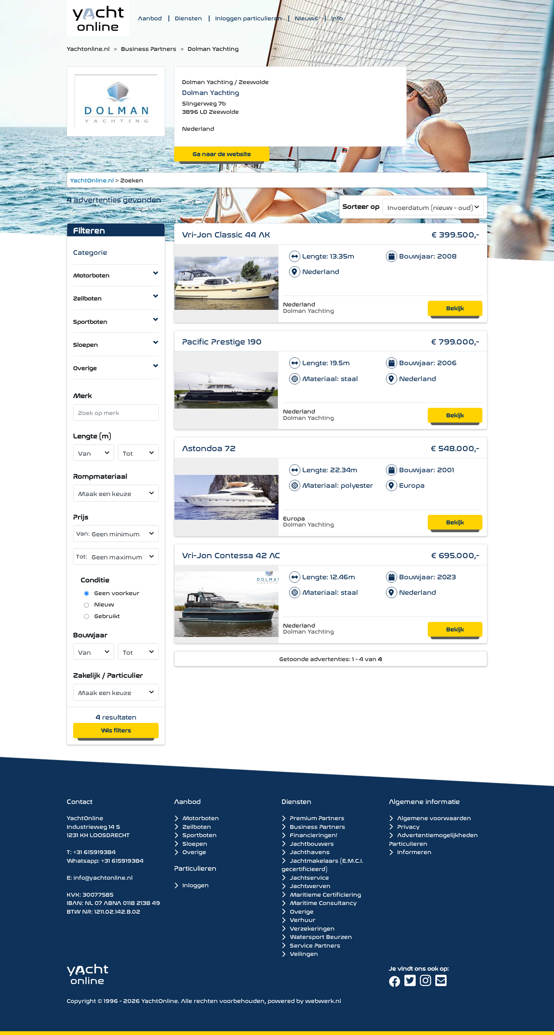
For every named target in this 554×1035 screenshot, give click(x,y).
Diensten (188, 17)
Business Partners (148, 48)
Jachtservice (308, 877)
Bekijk (455, 307)
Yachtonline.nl (88, 48)
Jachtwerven (309, 885)
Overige (85, 367)
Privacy (408, 826)
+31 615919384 (94, 851)
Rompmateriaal (100, 475)
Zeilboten (87, 297)
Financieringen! (312, 834)
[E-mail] (442, 983)
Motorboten (91, 274)
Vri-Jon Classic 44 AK (226, 233)
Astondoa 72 (209, 447)
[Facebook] (396, 983)
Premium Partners (316, 817)
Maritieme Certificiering (324, 894)
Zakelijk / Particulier (108, 674)
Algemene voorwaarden (433, 817)
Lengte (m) (92, 435)
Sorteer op (361, 206)
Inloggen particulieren (248, 17)
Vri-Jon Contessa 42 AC (231, 554)
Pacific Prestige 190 (222, 340)
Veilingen (303, 953)
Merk (82, 395)
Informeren (414, 851)
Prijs (80, 516)
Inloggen (195, 884)
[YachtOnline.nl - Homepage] (98, 18)
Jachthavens (309, 851)
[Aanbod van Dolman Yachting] (116, 100)
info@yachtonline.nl (103, 877)
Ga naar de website (222, 153)
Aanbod (150, 17)
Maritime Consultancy (322, 902)
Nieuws (306, 17)
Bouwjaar (90, 634)
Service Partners (314, 945)
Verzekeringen (311, 928)
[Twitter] (412, 983)
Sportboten (90, 321)
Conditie (95, 579)
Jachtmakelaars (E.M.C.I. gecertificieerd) (322, 864)
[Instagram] (427, 983)
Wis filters (116, 729)
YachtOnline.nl (92, 179)
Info (337, 17)
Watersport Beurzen (320, 936)
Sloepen (85, 344)
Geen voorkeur (116, 592)
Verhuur (301, 919)
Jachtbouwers (311, 843)
